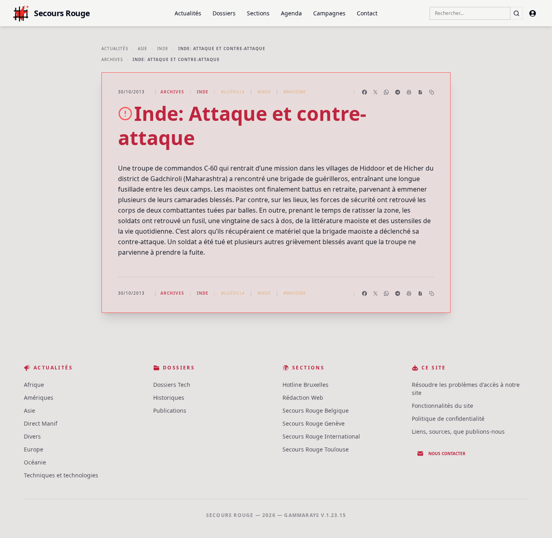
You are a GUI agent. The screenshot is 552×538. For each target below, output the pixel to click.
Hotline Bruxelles (305, 384)
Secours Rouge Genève (313, 423)
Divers (32, 436)
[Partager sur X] (375, 92)
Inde (163, 48)
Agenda (291, 13)
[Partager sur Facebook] (364, 92)
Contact (367, 13)
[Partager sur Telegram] (397, 92)
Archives (112, 59)
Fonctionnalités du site (442, 405)
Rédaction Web (302, 397)
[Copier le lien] (431, 92)
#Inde (264, 92)
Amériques (38, 397)
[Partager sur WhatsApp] (386, 92)
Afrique (34, 384)
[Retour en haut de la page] (534, 520)
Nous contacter (447, 453)
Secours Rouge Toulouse (315, 449)
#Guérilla (233, 92)
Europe (33, 449)
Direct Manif (40, 423)
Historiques (168, 397)
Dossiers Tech (171, 384)
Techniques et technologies (61, 475)
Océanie (35, 462)
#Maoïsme (294, 92)
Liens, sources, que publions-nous (458, 431)
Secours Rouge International (321, 436)
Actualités (188, 13)
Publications (169, 410)
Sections (258, 13)
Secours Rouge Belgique (315, 410)
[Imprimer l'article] (409, 92)
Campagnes (329, 13)
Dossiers (224, 13)
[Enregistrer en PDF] (420, 92)
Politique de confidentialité (448, 418)
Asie (142, 48)
